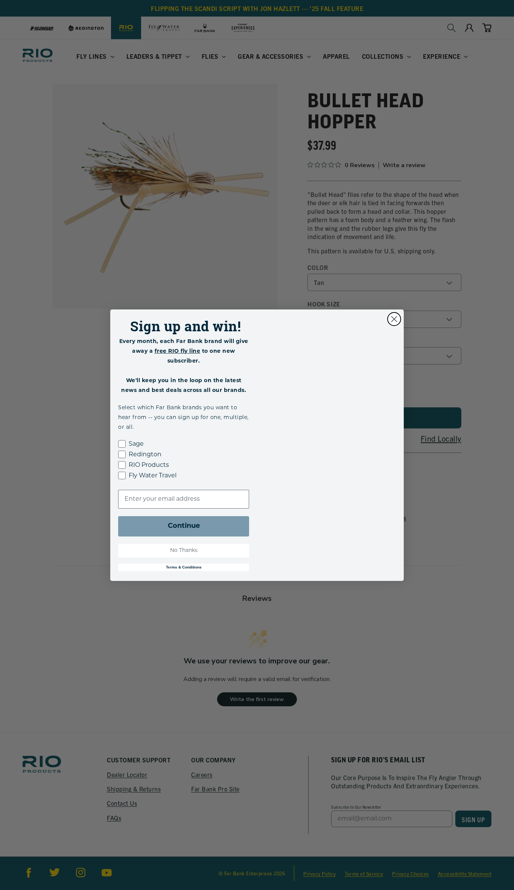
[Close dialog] (394, 319)
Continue (184, 526)
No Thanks (184, 550)
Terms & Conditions (184, 567)
